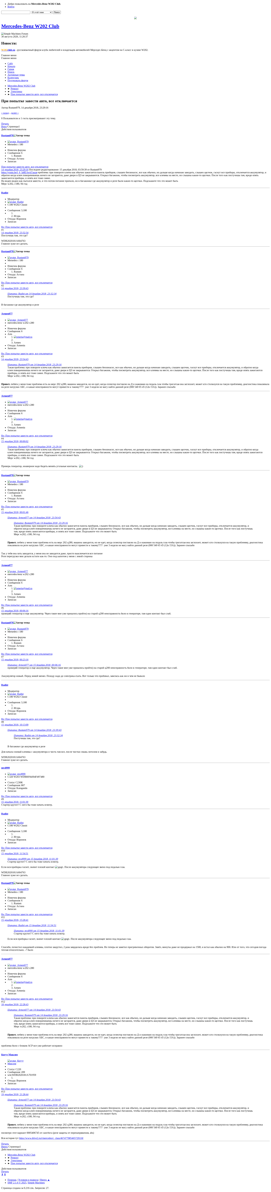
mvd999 (5, 767)
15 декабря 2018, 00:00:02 (14, 441)
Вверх (4, 1146)
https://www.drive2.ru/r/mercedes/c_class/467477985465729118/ (51, 1138)
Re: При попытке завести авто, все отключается (26, 227)
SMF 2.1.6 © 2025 (17, 1182)
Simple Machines (36, 1182)
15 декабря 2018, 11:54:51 (14, 853)
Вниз (4, 126)
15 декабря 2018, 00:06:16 (14, 610)
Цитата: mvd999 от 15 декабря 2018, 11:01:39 (33, 859)
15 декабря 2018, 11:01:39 (14, 802)
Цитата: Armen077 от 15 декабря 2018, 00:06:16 (34, 665)
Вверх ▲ (45, 1179)
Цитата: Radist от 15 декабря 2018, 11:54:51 (32, 925)
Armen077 (7, 313)
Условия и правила (28, 1179)
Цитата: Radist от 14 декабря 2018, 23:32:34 (32, 293)
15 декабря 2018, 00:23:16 (14, 659)
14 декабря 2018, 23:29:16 (14, 169)
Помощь (12, 1179)
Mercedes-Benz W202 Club (30, 26)
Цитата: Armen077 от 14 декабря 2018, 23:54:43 (34, 517)
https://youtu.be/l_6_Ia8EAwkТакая (19, 172)
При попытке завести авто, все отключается (24, 166)
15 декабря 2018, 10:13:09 (14, 724)
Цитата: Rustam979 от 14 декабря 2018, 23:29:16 (34, 364)
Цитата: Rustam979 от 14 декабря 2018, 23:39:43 (34, 730)
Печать (5, 123)
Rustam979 (7, 135)
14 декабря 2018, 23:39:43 (14, 288)
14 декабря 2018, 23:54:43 (14, 359)
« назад (5, 113)
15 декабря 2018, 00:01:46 (14, 512)
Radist (4, 192)
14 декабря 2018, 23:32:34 (14, 232)
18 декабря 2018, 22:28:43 (14, 1004)
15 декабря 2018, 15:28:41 (14, 920)
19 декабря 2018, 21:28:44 (14, 1094)
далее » (15, 113)
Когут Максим (9, 1054)
